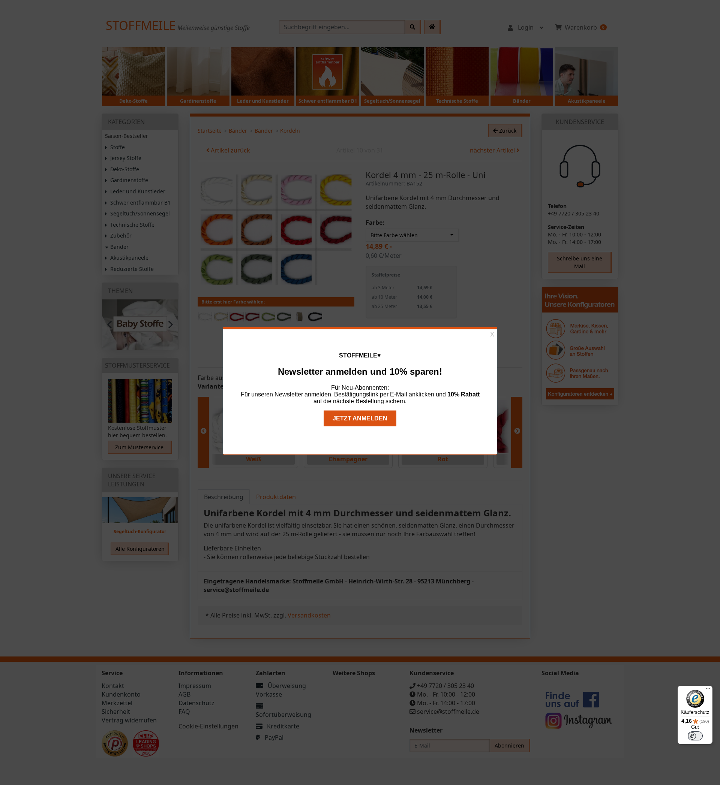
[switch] (695, 735)
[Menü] (708, 690)
